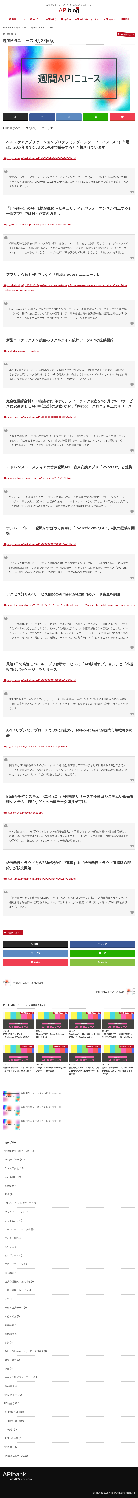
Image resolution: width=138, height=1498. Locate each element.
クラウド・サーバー (17, 1211)
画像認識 (11, 1333)
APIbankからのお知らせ (87, 19)
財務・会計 (12, 1359)
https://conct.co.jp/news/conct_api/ (23, 812)
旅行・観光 (12, 1316)
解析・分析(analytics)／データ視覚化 (26, 1351)
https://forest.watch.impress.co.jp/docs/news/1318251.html (37, 224)
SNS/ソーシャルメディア (20, 1203)
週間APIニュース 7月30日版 (41, 1106)
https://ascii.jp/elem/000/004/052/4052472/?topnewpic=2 (37, 746)
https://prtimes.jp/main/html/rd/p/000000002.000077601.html (39, 544)
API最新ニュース (17, 19)
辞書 (9, 1368)
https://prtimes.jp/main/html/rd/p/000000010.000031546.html (39, 416)
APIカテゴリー (14, 1159)
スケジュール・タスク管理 (20, 1229)
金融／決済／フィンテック (21, 1377)
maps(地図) (13, 1177)
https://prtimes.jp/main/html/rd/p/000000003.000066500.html (39, 680)
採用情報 (125, 19)
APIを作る (66, 19)
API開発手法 (13, 1438)
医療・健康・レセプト (18, 1290)
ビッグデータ (13, 1255)
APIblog (112, 1492)
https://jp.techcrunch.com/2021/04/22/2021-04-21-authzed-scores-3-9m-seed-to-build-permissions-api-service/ (69, 604)
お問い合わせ (109, 19)
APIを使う (51, 19)
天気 (9, 1298)
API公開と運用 (14, 1412)
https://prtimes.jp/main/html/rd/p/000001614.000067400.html (39, 158)
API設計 (11, 1429)
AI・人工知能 (14, 1168)
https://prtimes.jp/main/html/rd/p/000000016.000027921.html (39, 878)
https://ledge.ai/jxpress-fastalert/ (22, 350)
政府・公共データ (16, 1307)
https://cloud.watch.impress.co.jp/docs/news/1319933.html (37, 477)
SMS (9, 1194)
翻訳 (9, 1342)
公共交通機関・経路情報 (19, 1281)
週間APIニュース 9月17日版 (41, 1093)
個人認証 (11, 1272)
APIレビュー (36, 19)
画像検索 (11, 1325)
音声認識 (11, 1386)
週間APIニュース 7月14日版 (41, 1120)
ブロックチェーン (16, 1264)
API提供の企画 (14, 1420)
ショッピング (13, 1220)
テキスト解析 (13, 1238)
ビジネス (11, 1246)
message (11, 1185)
